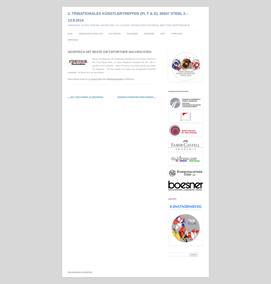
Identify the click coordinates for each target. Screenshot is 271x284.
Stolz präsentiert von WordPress (80, 272)
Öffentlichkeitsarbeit (115, 79)
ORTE (162, 34)
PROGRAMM (149, 34)
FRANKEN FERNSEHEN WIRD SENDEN (136, 97)
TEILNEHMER (132, 34)
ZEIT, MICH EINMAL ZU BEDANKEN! (85, 97)
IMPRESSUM (73, 40)
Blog (70, 34)
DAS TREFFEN (115, 34)
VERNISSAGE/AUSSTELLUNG (91, 34)
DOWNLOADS (176, 34)
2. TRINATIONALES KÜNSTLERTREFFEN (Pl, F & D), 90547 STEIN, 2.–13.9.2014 (128, 16)
